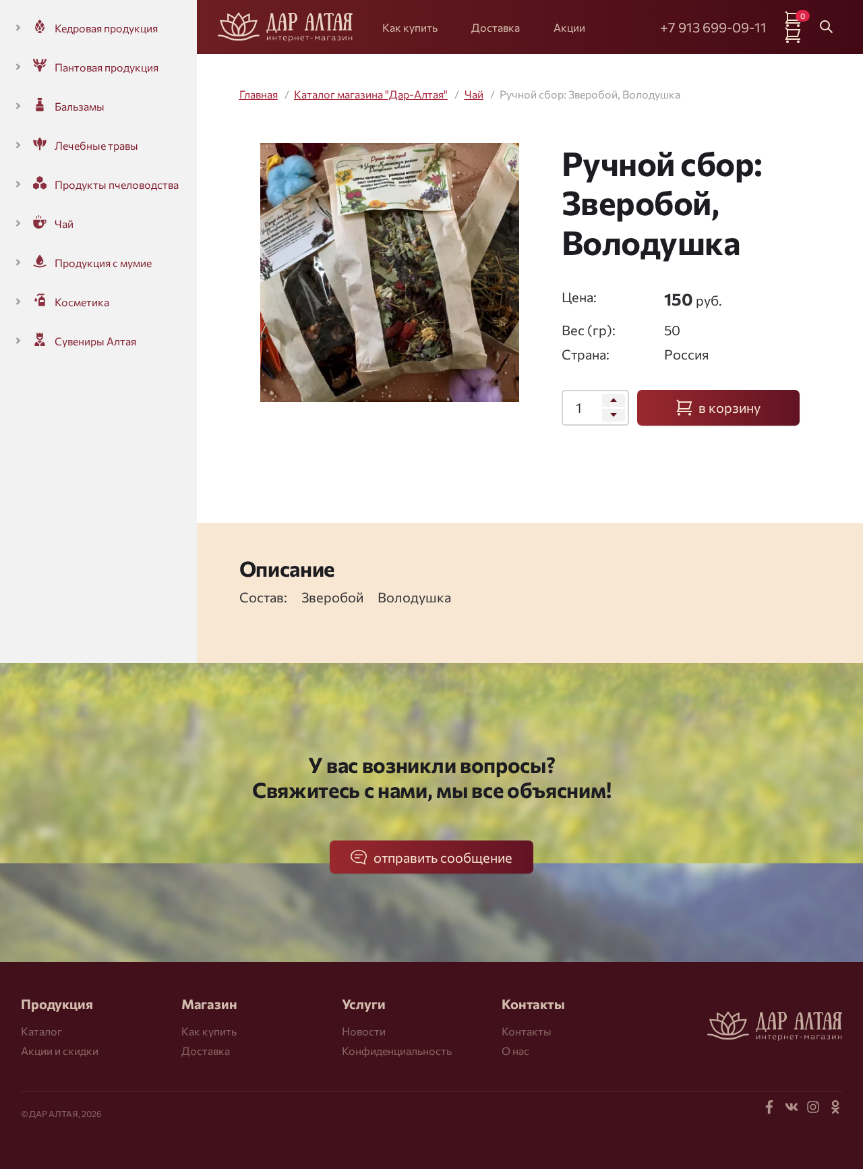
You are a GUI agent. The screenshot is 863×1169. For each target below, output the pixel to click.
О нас (515, 1050)
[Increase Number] (613, 400)
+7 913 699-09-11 (713, 27)
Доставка (495, 27)
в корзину (729, 407)
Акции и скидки (59, 1050)
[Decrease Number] (613, 415)
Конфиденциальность (397, 1050)
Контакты (527, 1031)
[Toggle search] (826, 26)
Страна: (585, 354)
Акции (569, 27)
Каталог (41, 1031)
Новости (364, 1031)
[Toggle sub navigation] (18, 27)
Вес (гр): (589, 330)
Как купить (410, 27)
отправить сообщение (443, 857)
